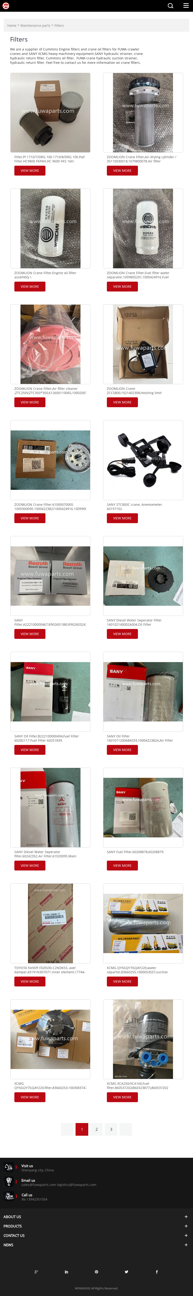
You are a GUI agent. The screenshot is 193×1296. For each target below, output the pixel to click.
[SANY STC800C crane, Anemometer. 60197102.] (143, 460)
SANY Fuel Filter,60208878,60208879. (135, 852)
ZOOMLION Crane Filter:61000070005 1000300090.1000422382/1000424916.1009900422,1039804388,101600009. (50, 506)
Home (11, 25)
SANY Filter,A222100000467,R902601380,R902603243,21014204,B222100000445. (50, 622)
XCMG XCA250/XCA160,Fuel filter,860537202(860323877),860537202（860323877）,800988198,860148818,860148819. (143, 1087)
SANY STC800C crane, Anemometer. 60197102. (135, 506)
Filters (59, 25)
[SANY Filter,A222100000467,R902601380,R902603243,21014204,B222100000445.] (50, 576)
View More (30, 170)
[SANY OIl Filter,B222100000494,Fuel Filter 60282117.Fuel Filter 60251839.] (50, 691)
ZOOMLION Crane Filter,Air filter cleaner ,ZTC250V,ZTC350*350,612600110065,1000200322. (50, 391)
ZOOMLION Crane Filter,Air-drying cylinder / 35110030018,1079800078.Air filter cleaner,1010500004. (141, 161)
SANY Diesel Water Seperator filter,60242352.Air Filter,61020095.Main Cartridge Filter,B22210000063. (45, 856)
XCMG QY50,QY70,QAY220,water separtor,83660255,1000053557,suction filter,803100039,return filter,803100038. (138, 972)
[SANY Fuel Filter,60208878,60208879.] (143, 807)
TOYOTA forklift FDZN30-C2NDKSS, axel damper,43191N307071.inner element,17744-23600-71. (49, 972)
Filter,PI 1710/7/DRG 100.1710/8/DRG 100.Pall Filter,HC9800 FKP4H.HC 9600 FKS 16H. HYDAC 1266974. (49, 161)
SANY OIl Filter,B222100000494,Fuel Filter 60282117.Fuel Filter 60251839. (46, 738)
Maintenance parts (35, 25)
